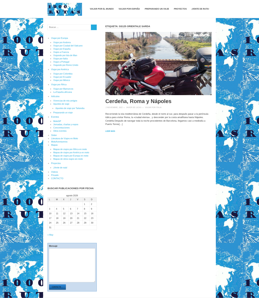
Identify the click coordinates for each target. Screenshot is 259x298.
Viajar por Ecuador (62, 77)
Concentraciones (61, 128)
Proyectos (180, 9)
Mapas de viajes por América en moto (71, 152)
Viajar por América (60, 69)
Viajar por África (59, 84)
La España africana (62, 92)
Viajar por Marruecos (63, 89)
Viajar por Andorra (62, 42)
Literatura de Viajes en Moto (64, 138)
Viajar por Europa (59, 38)
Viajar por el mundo (102, 9)
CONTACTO (57, 178)
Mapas (54, 145)
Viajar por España (129, 9)
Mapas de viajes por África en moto (70, 149)
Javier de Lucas (134, 107)
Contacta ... (57, 287)
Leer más (110, 131)
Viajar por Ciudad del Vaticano (68, 46)
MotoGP (57, 121)
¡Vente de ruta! (200, 9)
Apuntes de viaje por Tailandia (69, 108)
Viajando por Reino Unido (65, 65)
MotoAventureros (59, 142)
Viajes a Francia (61, 52)
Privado (55, 175)
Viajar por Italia (153, 107)
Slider (54, 135)
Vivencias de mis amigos (65, 101)
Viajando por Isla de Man (65, 55)
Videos (54, 172)
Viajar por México (61, 80)
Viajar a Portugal (61, 62)
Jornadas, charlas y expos (65, 124)
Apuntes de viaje (61, 104)
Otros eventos (60, 131)
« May (50, 235)
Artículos (55, 96)
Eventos (55, 117)
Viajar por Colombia (62, 74)
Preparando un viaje (157, 9)
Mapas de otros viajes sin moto (68, 159)
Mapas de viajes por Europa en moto (70, 156)
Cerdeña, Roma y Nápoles (138, 101)
